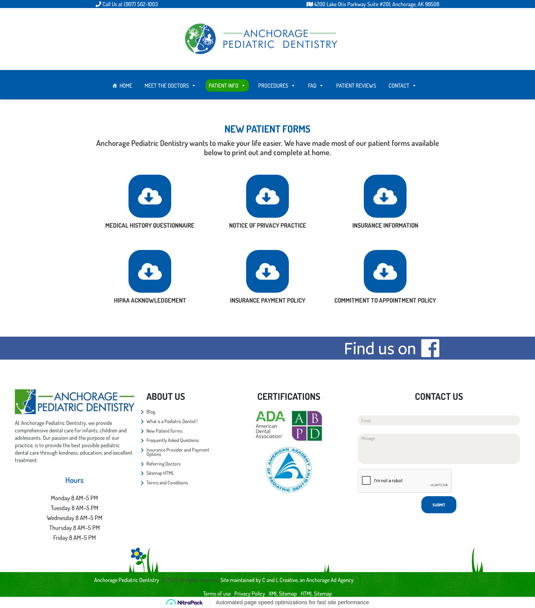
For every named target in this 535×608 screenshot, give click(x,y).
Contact (399, 85)
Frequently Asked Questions (172, 440)
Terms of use (217, 593)
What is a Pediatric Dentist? (172, 421)
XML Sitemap (283, 593)
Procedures (273, 85)
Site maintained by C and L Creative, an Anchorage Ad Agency (287, 579)
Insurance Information (385, 225)
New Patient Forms (164, 431)
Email (362, 410)
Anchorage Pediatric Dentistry (126, 579)
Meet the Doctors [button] (167, 85)
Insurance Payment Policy (267, 300)
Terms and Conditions (167, 482)
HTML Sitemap (316, 593)
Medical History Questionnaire (149, 225)
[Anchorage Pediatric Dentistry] (261, 38)
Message (365, 428)
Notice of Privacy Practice (267, 225)
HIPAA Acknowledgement (150, 300)
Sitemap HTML (160, 473)
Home (126, 85)
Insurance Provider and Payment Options (177, 452)
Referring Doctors (163, 464)
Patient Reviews (356, 85)
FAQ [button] (312, 85)
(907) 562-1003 (141, 4)
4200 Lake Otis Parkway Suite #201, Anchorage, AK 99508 (376, 4)
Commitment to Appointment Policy (385, 300)
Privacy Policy (249, 593)
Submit (439, 504)
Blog (150, 412)
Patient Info (223, 85)
